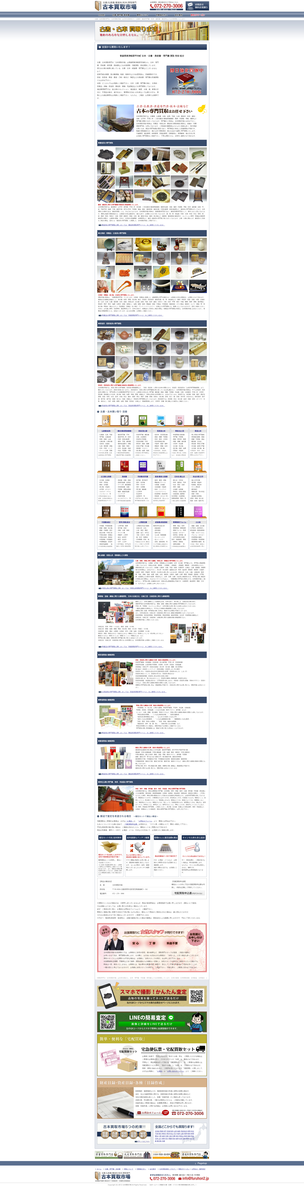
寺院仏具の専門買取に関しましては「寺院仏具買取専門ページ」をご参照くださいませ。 (135, 588)
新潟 (168, 1133)
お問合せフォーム (145, 821)
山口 (160, 1138)
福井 (178, 1133)
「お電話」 (129, 821)
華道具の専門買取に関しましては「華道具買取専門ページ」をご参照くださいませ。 (133, 733)
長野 (185, 1133)
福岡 (177, 1138)
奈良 (177, 1136)
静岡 (192, 1133)
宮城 (168, 1131)
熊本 (187, 1138)
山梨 (182, 1133)
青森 (161, 1131)
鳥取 (185, 1136)
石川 (175, 1133)
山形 (175, 1131)
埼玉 (192, 1131)
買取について (128, 1169)
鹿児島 (159, 1141)
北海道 (157, 1131)
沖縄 (163, 1141)
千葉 (156, 1133)
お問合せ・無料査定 (198, 1169)
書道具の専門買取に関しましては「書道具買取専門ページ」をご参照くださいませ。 (133, 225)
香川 (166, 1138)
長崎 (184, 1138)
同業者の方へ (141, 1169)
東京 (160, 1133)
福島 (178, 1131)
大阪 (170, 1136)
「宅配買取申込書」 (131, 824)
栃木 (185, 1131)
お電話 (159, 1071)
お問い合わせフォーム (175, 1071)
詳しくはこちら (144, 1141)
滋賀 (163, 1136)
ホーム (99, 1169)
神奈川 (164, 1133)
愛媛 (170, 1138)
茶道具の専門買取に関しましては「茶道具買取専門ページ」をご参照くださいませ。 (133, 406)
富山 (171, 1133)
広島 (156, 1138)
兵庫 (173, 1136)
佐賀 (180, 1138)
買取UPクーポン (184, 1169)
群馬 (189, 1131)
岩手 (164, 1131)
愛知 (156, 1136)
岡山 (192, 1136)
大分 (190, 1138)
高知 (173, 1138)
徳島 (163, 1138)
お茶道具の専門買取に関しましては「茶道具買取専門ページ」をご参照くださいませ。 (134, 692)
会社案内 (153, 1169)
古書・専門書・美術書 (112, 1169)
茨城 (182, 1131)
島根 (189, 1136)
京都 (166, 1136)
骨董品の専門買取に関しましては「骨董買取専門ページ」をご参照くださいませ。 (132, 315)
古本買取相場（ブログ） (167, 1169)
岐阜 (189, 1133)
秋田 (171, 1131)
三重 (160, 1136)
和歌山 (181, 1136)
